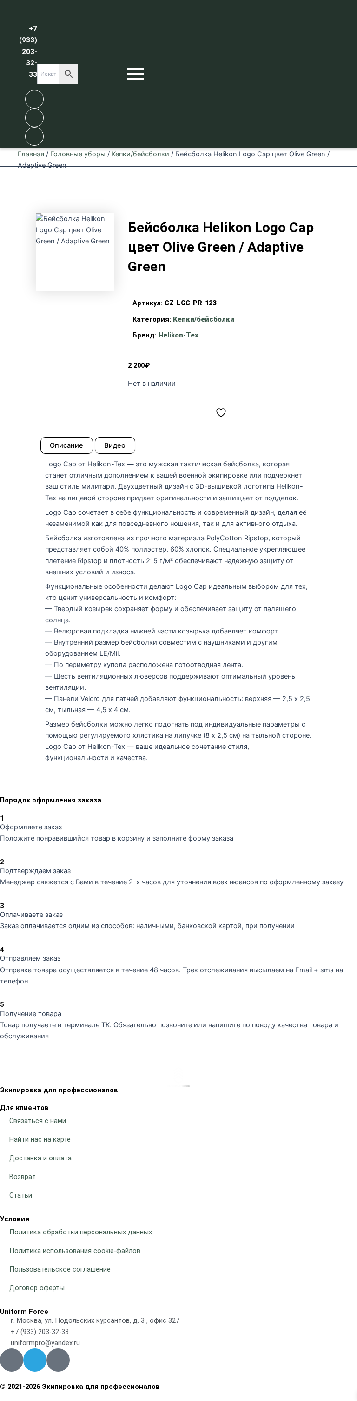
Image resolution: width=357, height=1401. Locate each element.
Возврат (22, 1176)
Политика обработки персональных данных (80, 1232)
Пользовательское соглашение (60, 1269)
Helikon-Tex (178, 335)
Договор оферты (37, 1288)
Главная (31, 154)
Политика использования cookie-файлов (74, 1250)
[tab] (66, 445)
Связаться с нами (37, 1121)
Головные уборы (78, 154)
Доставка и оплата (40, 1158)
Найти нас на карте (40, 1139)
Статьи (20, 1195)
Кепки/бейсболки (140, 154)
